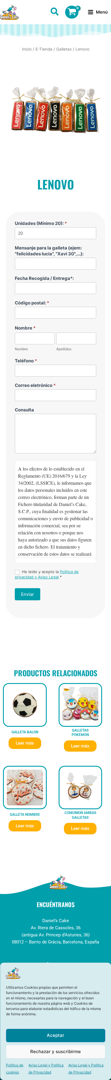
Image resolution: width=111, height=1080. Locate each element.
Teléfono (26, 361)
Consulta (24, 410)
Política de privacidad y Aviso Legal (47, 574)
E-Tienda (44, 49)
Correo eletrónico (35, 385)
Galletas (64, 49)
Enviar (27, 594)
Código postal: (32, 303)
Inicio (27, 49)
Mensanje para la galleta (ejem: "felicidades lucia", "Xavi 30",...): (49, 251)
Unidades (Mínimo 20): (41, 223)
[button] (55, 12)
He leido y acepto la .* (47, 574)
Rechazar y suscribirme (55, 1051)
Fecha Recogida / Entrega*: (44, 278)
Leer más (25, 743)
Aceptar (55, 1035)
